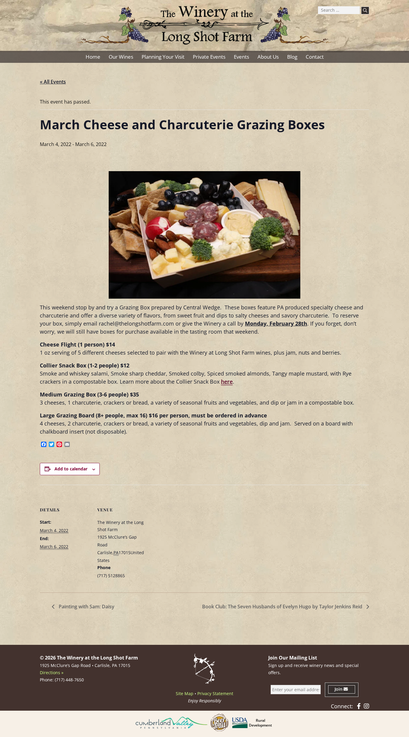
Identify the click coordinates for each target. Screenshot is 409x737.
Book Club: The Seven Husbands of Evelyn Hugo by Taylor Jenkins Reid (282, 606)
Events (241, 56)
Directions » (51, 672)
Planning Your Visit (163, 56)
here (227, 381)
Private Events (209, 56)
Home (93, 56)
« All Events (53, 81)
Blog (292, 56)
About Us (268, 56)
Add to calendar (70, 469)
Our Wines (121, 56)
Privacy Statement (215, 693)
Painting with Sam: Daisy (85, 606)
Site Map (184, 693)
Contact (315, 56)
